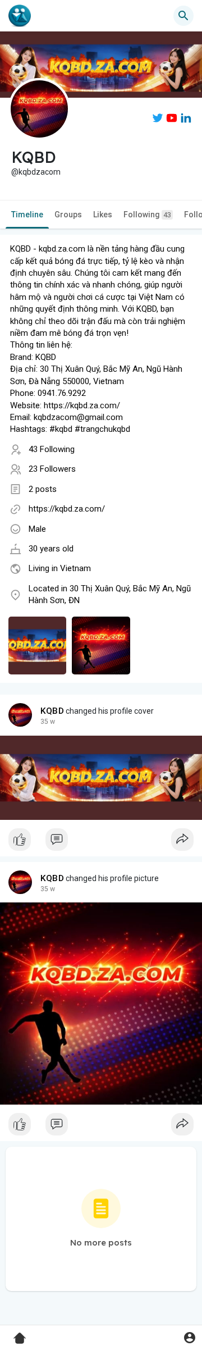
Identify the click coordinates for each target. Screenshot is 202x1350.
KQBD (52, 711)
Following (147, 214)
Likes (102, 214)
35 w (47, 722)
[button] (189, 1337)
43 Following (52, 449)
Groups (68, 214)
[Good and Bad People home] (19, 15)
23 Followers (52, 469)
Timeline (27, 214)
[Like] (101, 842)
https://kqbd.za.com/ (67, 509)
